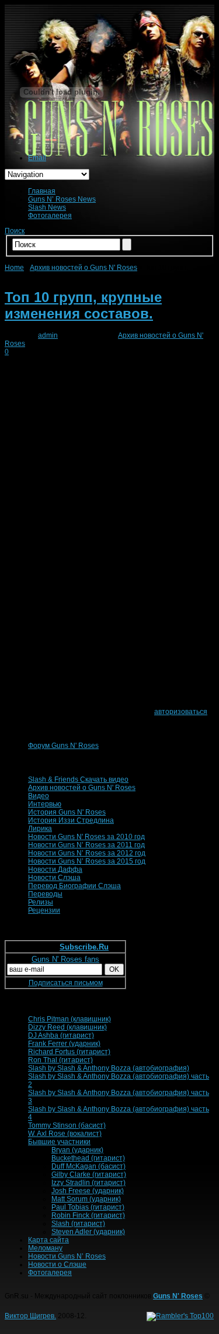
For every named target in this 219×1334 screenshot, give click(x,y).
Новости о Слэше (57, 1264)
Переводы (45, 894)
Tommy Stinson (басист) (67, 1125)
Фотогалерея (50, 216)
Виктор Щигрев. (30, 1316)
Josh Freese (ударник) (87, 1191)
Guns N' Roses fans (65, 959)
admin (48, 335)
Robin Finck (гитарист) (88, 1215)
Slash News (47, 207)
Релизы (40, 902)
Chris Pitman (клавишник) (69, 1019)
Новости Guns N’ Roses (67, 1256)
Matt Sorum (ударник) (86, 1199)
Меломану (45, 1248)
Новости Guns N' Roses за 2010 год (86, 837)
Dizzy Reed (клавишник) (67, 1027)
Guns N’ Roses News (62, 199)
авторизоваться (180, 712)
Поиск (15, 231)
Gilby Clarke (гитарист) (88, 1174)
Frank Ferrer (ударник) (64, 1044)
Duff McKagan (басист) (88, 1166)
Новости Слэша (54, 878)
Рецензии (44, 910)
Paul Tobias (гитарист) (87, 1207)
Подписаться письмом (66, 983)
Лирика (40, 828)
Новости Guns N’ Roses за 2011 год (86, 845)
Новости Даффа (55, 869)
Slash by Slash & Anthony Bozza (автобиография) (108, 1068)
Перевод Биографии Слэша (74, 886)
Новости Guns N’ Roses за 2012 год (86, 853)
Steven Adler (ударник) (88, 1232)
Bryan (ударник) (77, 1150)
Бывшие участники (59, 1142)
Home (14, 268)
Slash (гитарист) (78, 1223)
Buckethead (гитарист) (88, 1158)
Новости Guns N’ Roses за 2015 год (86, 861)
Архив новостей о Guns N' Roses (83, 268)
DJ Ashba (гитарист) (61, 1035)
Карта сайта (48, 1240)
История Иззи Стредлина (71, 820)
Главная (41, 191)
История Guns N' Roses (67, 812)
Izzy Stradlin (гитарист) (88, 1183)
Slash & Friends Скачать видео (78, 779)
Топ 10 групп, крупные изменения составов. (83, 305)
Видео (38, 796)
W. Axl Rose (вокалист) (65, 1133)
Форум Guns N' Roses (63, 746)
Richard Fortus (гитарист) (69, 1052)
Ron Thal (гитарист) (60, 1060)
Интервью (44, 804)
